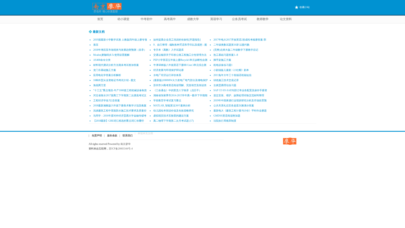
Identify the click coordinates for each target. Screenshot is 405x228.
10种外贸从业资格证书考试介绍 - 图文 (114, 80)
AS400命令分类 (102, 59)
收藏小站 (305, 7)
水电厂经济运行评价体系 (167, 75)
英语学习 (216, 19)
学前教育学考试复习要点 (167, 100)
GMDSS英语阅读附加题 (226, 115)
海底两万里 (99, 85)
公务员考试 (239, 19)
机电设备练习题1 (222, 65)
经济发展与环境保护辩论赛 (168, 70)
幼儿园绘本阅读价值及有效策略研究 (173, 110)
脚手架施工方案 (222, 59)
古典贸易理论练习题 (224, 85)
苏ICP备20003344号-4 (121, 148)
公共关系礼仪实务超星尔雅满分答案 (233, 105)
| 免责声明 (95, 135)
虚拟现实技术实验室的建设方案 (171, 115)
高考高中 (170, 19)
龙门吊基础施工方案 (104, 70)
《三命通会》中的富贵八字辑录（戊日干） (177, 90)
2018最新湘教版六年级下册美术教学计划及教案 (119, 105)
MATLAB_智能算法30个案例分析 (171, 105)
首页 (100, 19)
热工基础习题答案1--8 (225, 54)
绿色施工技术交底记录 (226, 80)
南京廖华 (126, 143)
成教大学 (193, 19)
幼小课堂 (123, 19)
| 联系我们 (126, 135)
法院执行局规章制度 (224, 120)
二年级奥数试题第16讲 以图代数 (231, 44)
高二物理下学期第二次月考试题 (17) (173, 120)
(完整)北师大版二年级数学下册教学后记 (235, 49)
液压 (95, 44)
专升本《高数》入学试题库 (168, 49)
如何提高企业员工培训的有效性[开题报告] (177, 39)
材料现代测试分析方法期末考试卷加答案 (116, 65)
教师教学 (263, 19)
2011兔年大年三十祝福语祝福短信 (232, 75)
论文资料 (286, 19)
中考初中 (147, 19)
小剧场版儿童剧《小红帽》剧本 (231, 70)
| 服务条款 (110, 135)
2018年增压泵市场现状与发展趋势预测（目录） (119, 49)
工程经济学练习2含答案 (106, 100)
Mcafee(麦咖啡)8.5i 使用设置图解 (111, 54)
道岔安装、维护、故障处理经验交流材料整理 (238, 95)
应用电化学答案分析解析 (107, 75)
